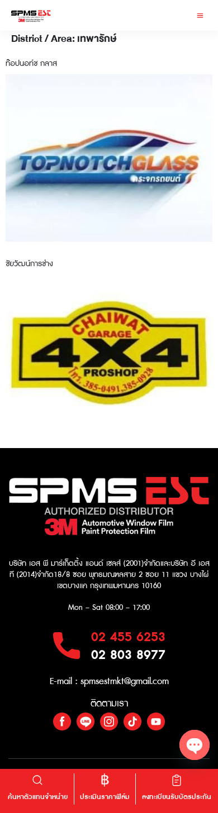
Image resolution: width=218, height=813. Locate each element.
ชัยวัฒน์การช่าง (29, 264)
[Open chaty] (194, 745)
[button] (200, 15)
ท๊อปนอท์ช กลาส (31, 63)
